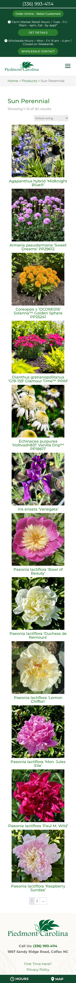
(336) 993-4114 (45, 946)
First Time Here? (38, 964)
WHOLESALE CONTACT (38, 51)
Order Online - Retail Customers (38, 13)
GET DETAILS (38, 32)
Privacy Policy (38, 970)
